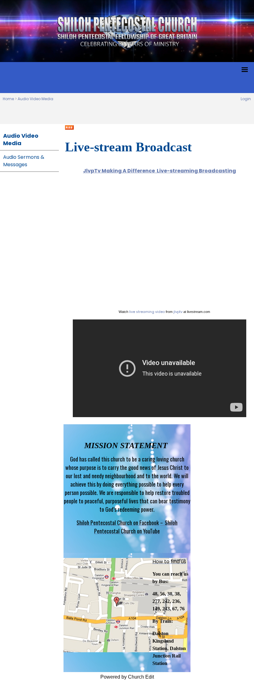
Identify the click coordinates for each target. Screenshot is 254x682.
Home (8, 98)
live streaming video (147, 311)
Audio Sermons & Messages (23, 161)
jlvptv (177, 311)
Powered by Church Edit (127, 677)
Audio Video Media (35, 98)
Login (246, 98)
